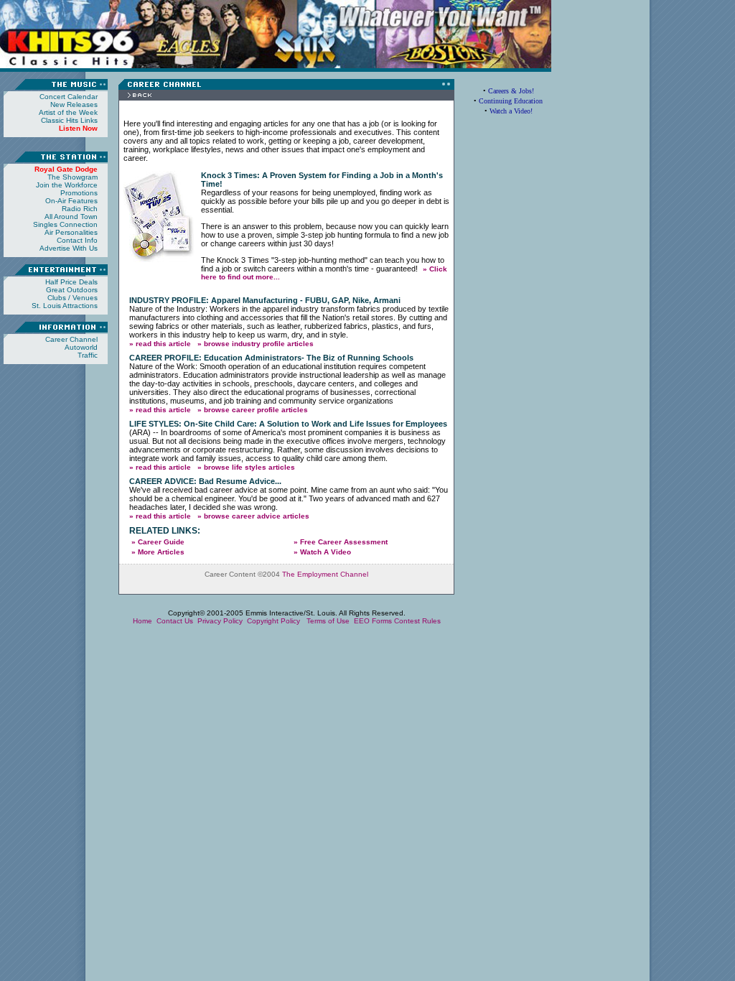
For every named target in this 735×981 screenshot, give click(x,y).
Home (142, 621)
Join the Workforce (67, 185)
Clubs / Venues (72, 298)
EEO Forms (373, 621)
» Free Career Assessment (341, 542)
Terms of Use (328, 621)
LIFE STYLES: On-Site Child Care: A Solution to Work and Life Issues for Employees (288, 423)
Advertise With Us (68, 248)
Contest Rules (417, 621)
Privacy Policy (220, 621)
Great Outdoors (72, 290)
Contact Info (77, 240)
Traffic (88, 355)
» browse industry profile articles (255, 344)
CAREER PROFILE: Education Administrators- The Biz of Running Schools (271, 357)
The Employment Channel (325, 574)
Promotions (79, 193)
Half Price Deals (71, 282)
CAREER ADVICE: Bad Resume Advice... (205, 481)
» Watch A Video (322, 552)
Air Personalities (71, 232)
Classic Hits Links (69, 120)
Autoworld (81, 347)
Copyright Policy (274, 621)
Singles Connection (65, 224)
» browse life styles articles (246, 467)
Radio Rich (80, 209)
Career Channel (71, 339)
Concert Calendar (68, 97)
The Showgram (72, 177)
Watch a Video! (511, 111)
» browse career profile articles (252, 410)
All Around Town (71, 216)
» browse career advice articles (253, 516)
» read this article (160, 344)
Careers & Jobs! (511, 91)
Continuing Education (511, 101)
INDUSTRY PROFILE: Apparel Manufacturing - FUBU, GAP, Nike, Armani (265, 300)
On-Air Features (71, 201)
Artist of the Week (68, 112)
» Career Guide (157, 542)
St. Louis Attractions (65, 306)
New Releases (74, 104)
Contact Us (174, 621)
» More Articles (157, 552)
